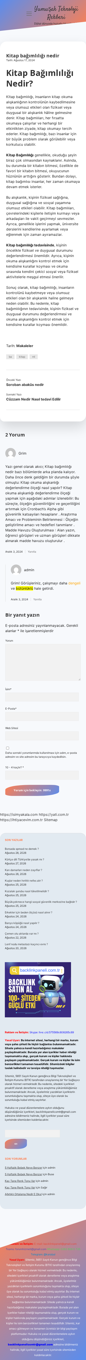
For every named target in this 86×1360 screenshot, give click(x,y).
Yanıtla (32, 551)
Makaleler (24, 346)
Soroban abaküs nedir (25, 384)
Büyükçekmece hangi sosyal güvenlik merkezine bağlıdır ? (41, 901)
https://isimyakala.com (19, 814)
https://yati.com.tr (54, 814)
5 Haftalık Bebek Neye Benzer (23, 1167)
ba (10, 356)
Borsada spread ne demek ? (22, 848)
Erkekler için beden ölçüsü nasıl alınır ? (28, 912)
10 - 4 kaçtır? (14, 767)
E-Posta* (11, 708)
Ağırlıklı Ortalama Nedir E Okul (23, 1194)
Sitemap (51, 820)
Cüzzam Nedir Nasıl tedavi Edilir (33, 399)
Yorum (9, 640)
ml (33, 356)
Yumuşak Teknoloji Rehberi (56, 13)
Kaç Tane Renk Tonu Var (20, 1180)
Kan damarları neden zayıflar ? (23, 870)
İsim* (8, 689)
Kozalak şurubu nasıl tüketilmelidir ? (27, 891)
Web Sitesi (11, 728)
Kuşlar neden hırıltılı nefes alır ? (24, 880)
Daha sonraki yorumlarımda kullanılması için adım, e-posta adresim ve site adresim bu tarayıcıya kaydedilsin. (41, 754)
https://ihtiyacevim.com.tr (21, 820)
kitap (22, 356)
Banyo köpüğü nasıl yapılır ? (22, 923)
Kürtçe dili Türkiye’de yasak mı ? (24, 859)
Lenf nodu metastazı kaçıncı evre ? (26, 944)
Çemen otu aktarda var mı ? (22, 933)
